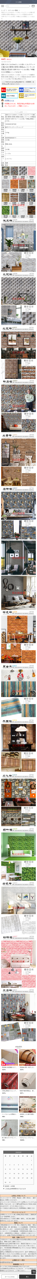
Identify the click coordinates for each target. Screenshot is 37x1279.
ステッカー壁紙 (13, 10)
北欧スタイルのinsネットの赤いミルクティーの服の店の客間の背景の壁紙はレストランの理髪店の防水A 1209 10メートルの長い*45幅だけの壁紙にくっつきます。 (18, 15)
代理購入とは (9, 100)
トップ (3, 10)
